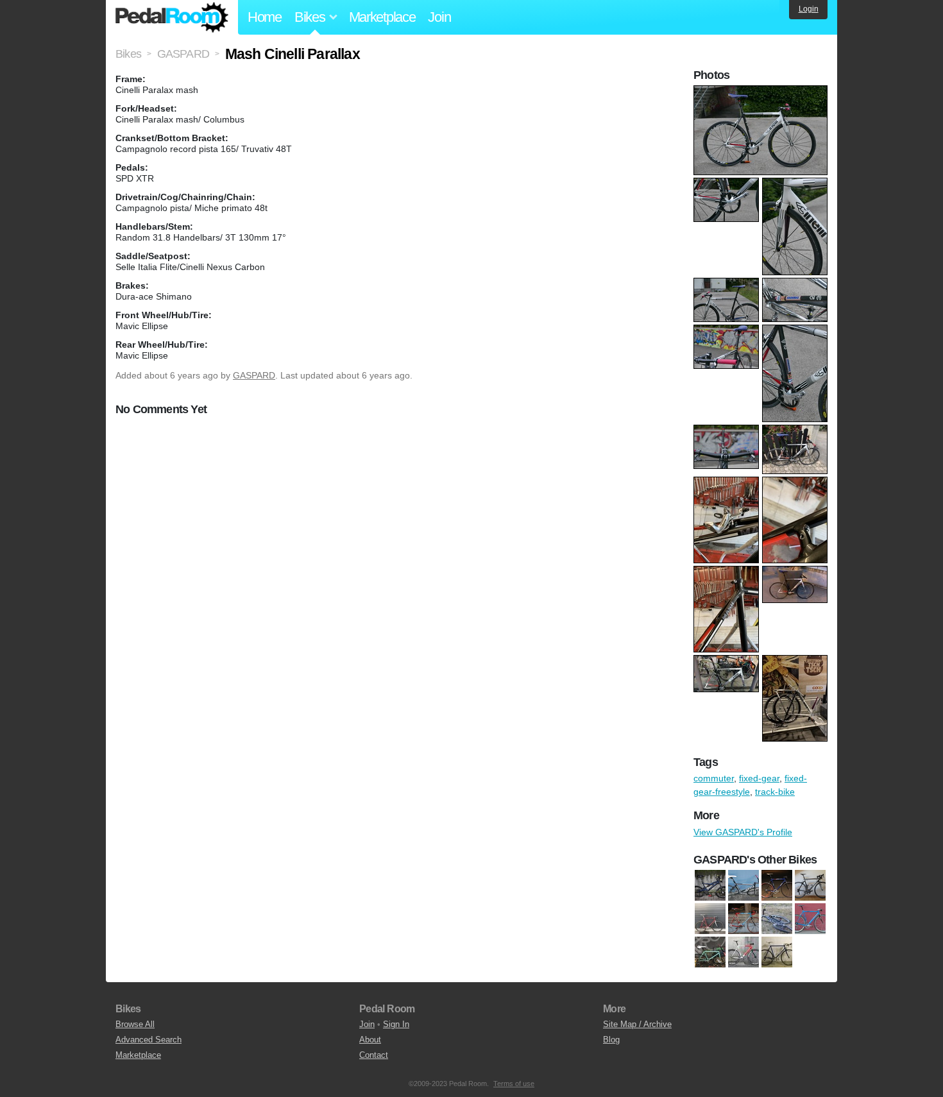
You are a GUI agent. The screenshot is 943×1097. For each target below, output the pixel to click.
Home (265, 17)
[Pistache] (710, 952)
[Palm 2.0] (710, 919)
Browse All (135, 1024)
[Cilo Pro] (810, 919)
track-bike (775, 792)
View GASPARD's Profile (742, 832)
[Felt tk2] (743, 885)
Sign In (396, 1024)
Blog (611, 1039)
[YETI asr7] (777, 919)
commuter (713, 778)
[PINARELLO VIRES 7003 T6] (743, 919)
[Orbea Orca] (810, 885)
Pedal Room (171, 17)
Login (809, 8)
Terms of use (513, 1083)
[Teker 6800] (777, 952)
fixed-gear (759, 778)
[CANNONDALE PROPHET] (710, 885)
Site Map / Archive (637, 1024)
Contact (373, 1055)
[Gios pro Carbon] (777, 885)
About (370, 1039)
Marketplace (382, 17)
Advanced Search (148, 1039)
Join (439, 17)
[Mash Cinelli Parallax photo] (762, 92)
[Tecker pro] (743, 952)
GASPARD (254, 375)
